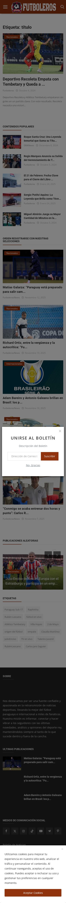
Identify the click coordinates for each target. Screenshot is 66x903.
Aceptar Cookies (33, 893)
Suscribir (49, 456)
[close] (60, 431)
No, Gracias (33, 465)
